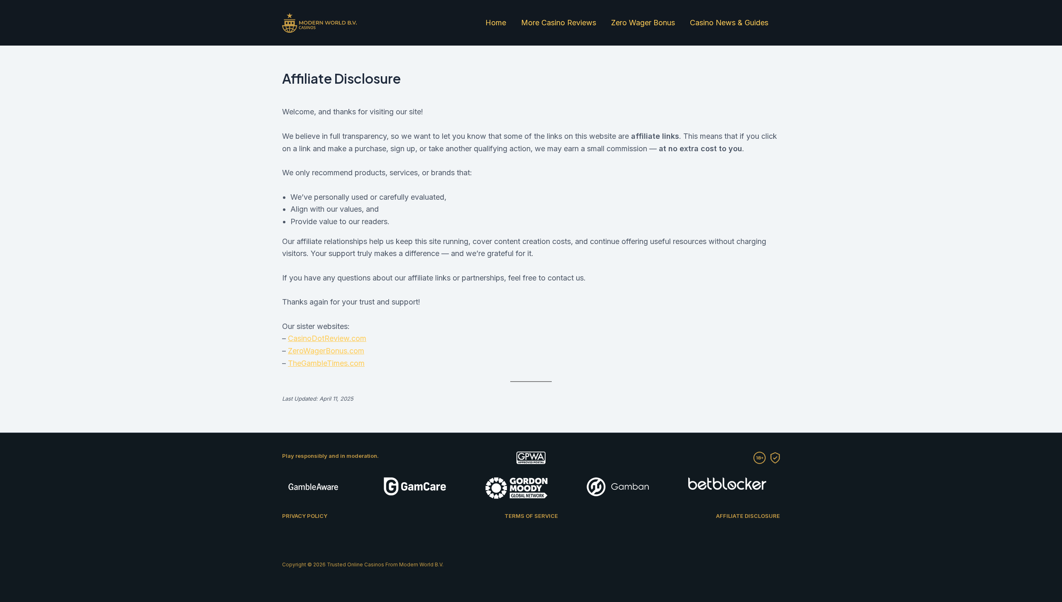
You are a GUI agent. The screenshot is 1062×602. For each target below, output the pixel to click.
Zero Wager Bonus (643, 22)
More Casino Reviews (558, 22)
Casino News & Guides (729, 22)
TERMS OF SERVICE (531, 516)
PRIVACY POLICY (304, 516)
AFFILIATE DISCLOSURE (748, 516)
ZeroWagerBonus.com (326, 350)
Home (495, 22)
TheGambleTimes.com (326, 363)
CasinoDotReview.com (327, 338)
